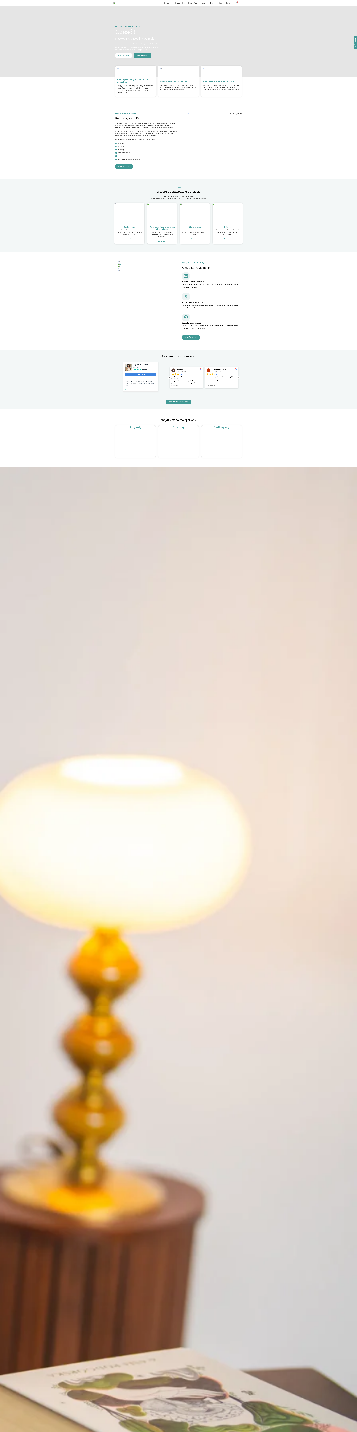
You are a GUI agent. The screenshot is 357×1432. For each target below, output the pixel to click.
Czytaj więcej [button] (175, 385)
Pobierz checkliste (179, 3)
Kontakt (228, 3)
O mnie (166, 3)
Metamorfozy (192, 3)
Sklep (221, 3)
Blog (211, 3)
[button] (146, 273)
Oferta (203, 3)
